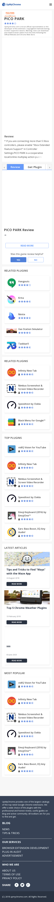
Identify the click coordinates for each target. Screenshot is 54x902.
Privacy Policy (12, 878)
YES (18, 260)
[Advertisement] (28, 59)
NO (35, 260)
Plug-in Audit (11, 851)
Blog (6, 823)
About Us (8, 870)
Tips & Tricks (11, 833)
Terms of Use (11, 874)
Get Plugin (35, 167)
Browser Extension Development (25, 848)
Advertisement (12, 855)
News (6, 829)
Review (15, 167)
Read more (27, 245)
